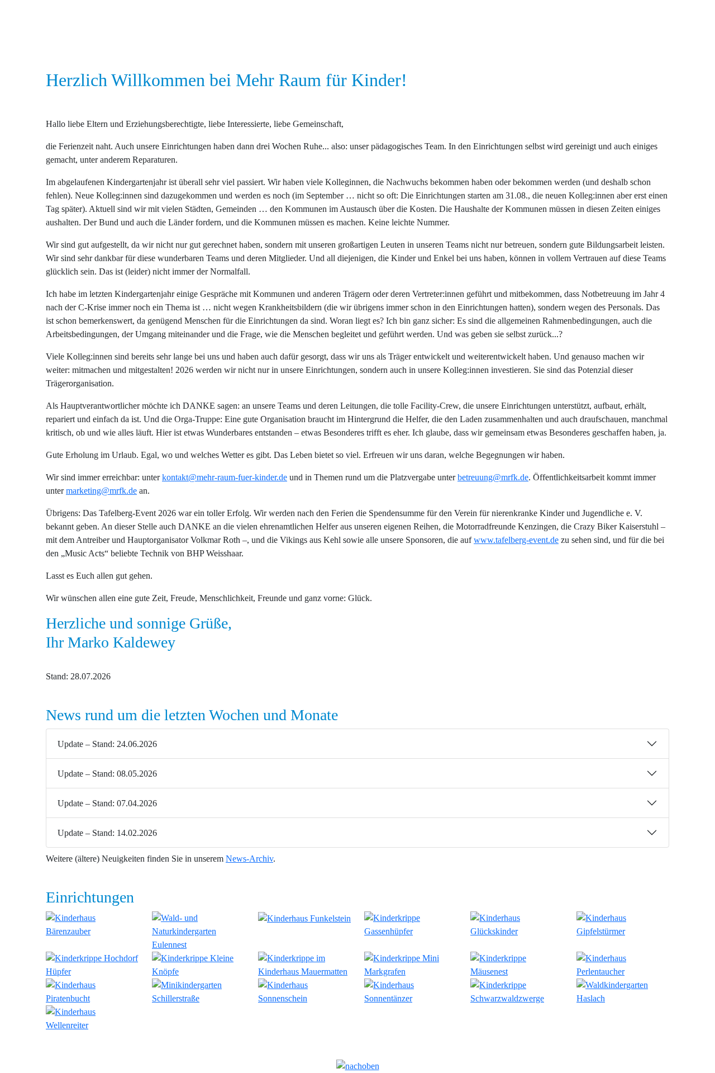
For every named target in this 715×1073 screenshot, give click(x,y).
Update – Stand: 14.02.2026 (107, 833)
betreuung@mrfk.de (492, 477)
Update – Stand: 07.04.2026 (107, 803)
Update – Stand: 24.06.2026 (107, 744)
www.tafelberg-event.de (516, 540)
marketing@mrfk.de (101, 490)
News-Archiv (249, 858)
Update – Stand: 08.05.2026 (107, 773)
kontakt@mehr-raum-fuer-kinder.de (224, 477)
